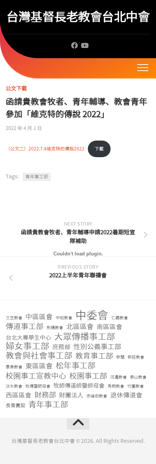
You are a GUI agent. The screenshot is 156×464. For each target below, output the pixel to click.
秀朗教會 (116, 386)
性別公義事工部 (97, 347)
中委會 (91, 315)
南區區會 (109, 327)
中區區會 (39, 317)
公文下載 (16, 88)
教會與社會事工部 (39, 356)
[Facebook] (74, 45)
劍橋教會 (55, 328)
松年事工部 (75, 366)
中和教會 (64, 318)
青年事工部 (48, 405)
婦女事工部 (27, 346)
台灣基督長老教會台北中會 (78, 17)
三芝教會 (14, 318)
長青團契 (15, 405)
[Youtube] (84, 45)
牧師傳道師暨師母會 (79, 386)
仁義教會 (119, 318)
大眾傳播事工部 (84, 337)
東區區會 (39, 366)
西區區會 (18, 395)
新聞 (120, 357)
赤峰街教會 (96, 396)
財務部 (45, 395)
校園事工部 (88, 376)
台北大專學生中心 (28, 338)
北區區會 (80, 327)
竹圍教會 (135, 386)
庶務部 (61, 347)
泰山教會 (138, 377)
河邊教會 (118, 377)
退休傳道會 (126, 395)
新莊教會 (136, 357)
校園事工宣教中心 (36, 376)
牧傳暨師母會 (37, 386)
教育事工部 (94, 356)
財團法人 (71, 395)
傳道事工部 (25, 326)
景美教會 (14, 367)
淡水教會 (14, 386)
